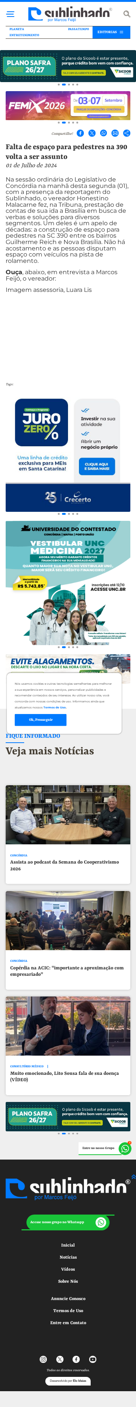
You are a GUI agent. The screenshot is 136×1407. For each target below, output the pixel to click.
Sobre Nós (68, 1281)
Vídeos (68, 1269)
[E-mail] (115, 133)
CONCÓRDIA (18, 855)
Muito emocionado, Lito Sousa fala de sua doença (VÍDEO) (64, 1077)
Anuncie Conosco (68, 1299)
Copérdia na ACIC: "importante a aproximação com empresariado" (67, 971)
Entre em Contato (68, 1323)
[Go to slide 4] (73, 84)
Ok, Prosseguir (41, 720)
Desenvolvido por (68, 1381)
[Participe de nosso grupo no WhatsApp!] (105, 1148)
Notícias (68, 1257)
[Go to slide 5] (77, 84)
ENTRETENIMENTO (24, 35)
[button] (67, 1222)
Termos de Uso (68, 1311)
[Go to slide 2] (64, 84)
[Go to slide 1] (59, 84)
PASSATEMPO (78, 29)
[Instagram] (43, 1359)
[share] (126, 133)
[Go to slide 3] (69, 84)
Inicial (68, 1245)
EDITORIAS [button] (107, 32)
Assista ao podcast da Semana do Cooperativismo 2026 (64, 865)
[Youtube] (92, 1359)
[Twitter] (92, 133)
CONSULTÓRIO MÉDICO (26, 1066)
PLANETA (16, 29)
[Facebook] (80, 133)
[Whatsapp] (103, 133)
